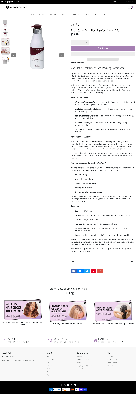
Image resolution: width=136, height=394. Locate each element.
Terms (79, 363)
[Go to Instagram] (64, 385)
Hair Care (42, 14)
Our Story (49, 372)
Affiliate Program (51, 360)
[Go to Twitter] (87, 271)
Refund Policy (111, 366)
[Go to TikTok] (71, 385)
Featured (31, 14)
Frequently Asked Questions (84, 366)
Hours (48, 369)
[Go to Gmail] (100, 271)
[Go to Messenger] (80, 271)
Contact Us (80, 369)
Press (48, 375)
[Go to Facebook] (74, 271)
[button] (103, 54)
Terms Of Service (112, 363)
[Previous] (5, 22)
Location (49, 366)
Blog (87, 14)
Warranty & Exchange (83, 360)
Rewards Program (112, 360)
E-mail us (115, 2)
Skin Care (64, 14)
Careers (49, 363)
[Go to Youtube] (68, 385)
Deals (95, 14)
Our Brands (110, 356)
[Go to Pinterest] (93, 271)
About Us (105, 14)
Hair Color (53, 14)
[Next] (5, 62)
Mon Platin (76, 24)
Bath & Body (77, 14)
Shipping (79, 356)
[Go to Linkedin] (74, 385)
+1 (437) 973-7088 (127, 2)
